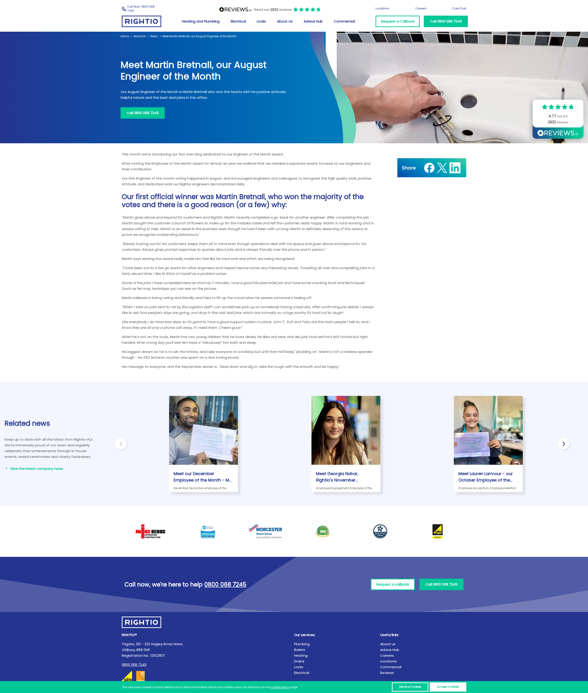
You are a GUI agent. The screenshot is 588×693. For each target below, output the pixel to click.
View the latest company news (36, 468)
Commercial (344, 21)
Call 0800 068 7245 (446, 21)
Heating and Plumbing (201, 21)
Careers (420, 8)
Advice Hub (313, 21)
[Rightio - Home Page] (141, 21)
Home (125, 36)
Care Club (459, 8)
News (154, 36)
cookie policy (280, 687)
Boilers (299, 649)
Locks (261, 21)
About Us (285, 21)
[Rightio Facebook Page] (429, 167)
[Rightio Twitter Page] (442, 168)
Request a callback (392, 584)
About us (388, 644)
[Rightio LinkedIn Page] (455, 167)
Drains (299, 661)
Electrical (238, 21)
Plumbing (302, 644)
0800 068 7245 (134, 664)
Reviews (387, 672)
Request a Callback (397, 21)
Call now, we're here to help (185, 584)
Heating (301, 655)
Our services (304, 634)
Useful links (389, 634)
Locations (382, 8)
